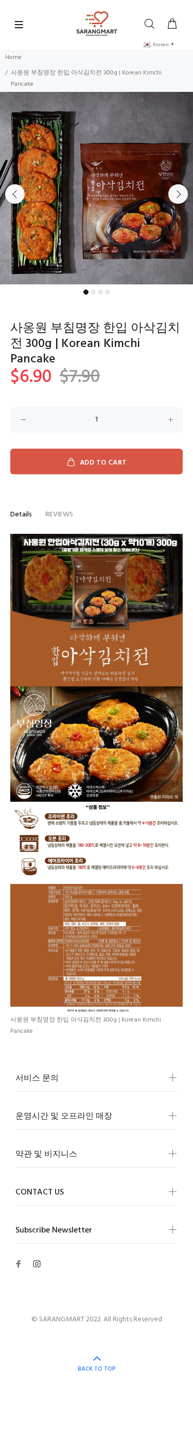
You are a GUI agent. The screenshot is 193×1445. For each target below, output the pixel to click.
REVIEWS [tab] (59, 515)
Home (13, 57)
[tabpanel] (96, 188)
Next (178, 194)
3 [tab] (100, 292)
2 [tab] (93, 292)
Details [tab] (21, 515)
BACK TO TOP (97, 1369)
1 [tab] (86, 292)
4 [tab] (107, 292)
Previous (15, 194)
